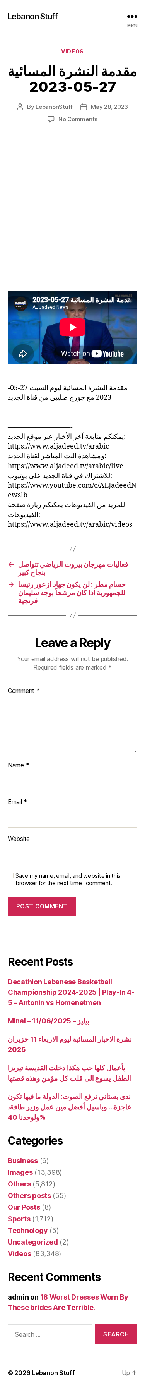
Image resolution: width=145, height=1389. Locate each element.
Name (18, 765)
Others (19, 1184)
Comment (24, 691)
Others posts (29, 1195)
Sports (19, 1219)
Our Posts (24, 1207)
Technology (28, 1230)
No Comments (77, 119)
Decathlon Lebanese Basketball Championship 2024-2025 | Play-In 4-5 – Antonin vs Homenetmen (71, 992)
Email (17, 802)
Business (23, 1161)
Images (20, 1172)
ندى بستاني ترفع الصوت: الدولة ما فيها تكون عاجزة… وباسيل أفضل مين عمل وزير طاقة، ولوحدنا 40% (69, 1106)
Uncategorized (33, 1242)
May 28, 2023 (109, 106)
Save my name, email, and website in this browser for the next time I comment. (68, 879)
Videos (72, 51)
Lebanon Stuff (33, 16)
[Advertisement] (72, 215)
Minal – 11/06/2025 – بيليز (48, 1021)
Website (19, 838)
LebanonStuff (54, 106)
